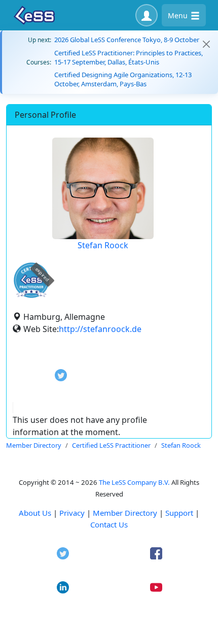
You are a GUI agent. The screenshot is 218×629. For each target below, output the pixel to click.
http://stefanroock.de (100, 329)
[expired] (31, 296)
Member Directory (125, 513)
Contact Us (109, 524)
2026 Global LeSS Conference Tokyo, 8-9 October (126, 39)
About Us (35, 513)
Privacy (72, 513)
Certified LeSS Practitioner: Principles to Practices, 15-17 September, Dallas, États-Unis (128, 57)
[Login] (146, 15)
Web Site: (41, 329)
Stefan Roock (103, 245)
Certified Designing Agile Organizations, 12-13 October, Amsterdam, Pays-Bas (123, 79)
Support (179, 513)
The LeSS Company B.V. (134, 482)
